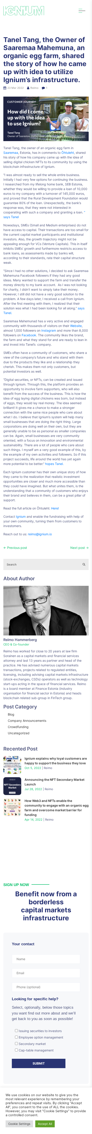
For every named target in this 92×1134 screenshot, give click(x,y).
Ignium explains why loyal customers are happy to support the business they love (56, 761)
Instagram (48, 330)
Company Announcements (27, 720)
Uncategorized (18, 733)
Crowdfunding (18, 727)
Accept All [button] (45, 1124)
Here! (55, 508)
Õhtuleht (67, 152)
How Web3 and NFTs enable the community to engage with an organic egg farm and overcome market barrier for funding (57, 808)
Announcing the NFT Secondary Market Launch (54, 782)
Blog (11, 714)
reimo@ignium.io (40, 534)
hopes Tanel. (54, 464)
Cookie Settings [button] (19, 1124)
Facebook (29, 335)
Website (76, 326)
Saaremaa (10, 152)
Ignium (20, 516)
